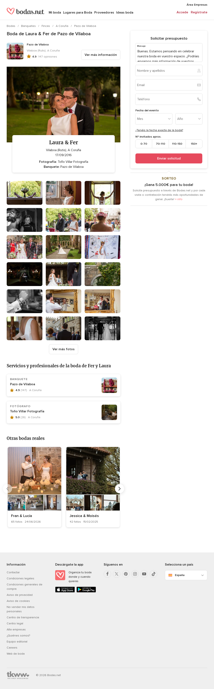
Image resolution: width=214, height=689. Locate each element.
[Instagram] (135, 574)
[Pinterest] (126, 574)
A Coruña (62, 26)
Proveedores (104, 12)
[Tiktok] (153, 574)
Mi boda (55, 12)
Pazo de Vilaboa (85, 26)
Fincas (46, 26)
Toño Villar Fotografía (27, 411)
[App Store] (65, 591)
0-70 (143, 144)
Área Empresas (197, 4)
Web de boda (16, 653)
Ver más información (101, 55)
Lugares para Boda (77, 12)
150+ (194, 144)
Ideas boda (124, 12)
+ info (178, 199)
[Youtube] (144, 574)
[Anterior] (7, 488)
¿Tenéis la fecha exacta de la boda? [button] (159, 130)
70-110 (160, 144)
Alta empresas (16, 629)
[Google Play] (86, 591)
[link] (34, 487)
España (180, 575)
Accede (182, 12)
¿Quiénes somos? (18, 635)
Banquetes (29, 26)
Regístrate (199, 12)
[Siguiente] (119, 488)
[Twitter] (116, 574)
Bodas (11, 26)
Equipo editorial (17, 641)
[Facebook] (107, 574)
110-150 (177, 144)
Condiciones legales (20, 578)
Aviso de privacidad (20, 595)
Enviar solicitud (169, 158)
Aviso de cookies (18, 601)
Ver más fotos (63, 349)
